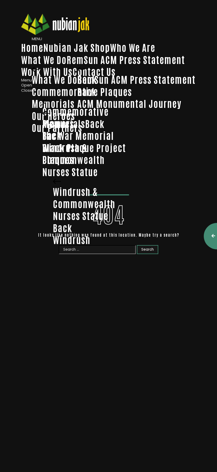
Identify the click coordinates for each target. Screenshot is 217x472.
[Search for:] (98, 249)
